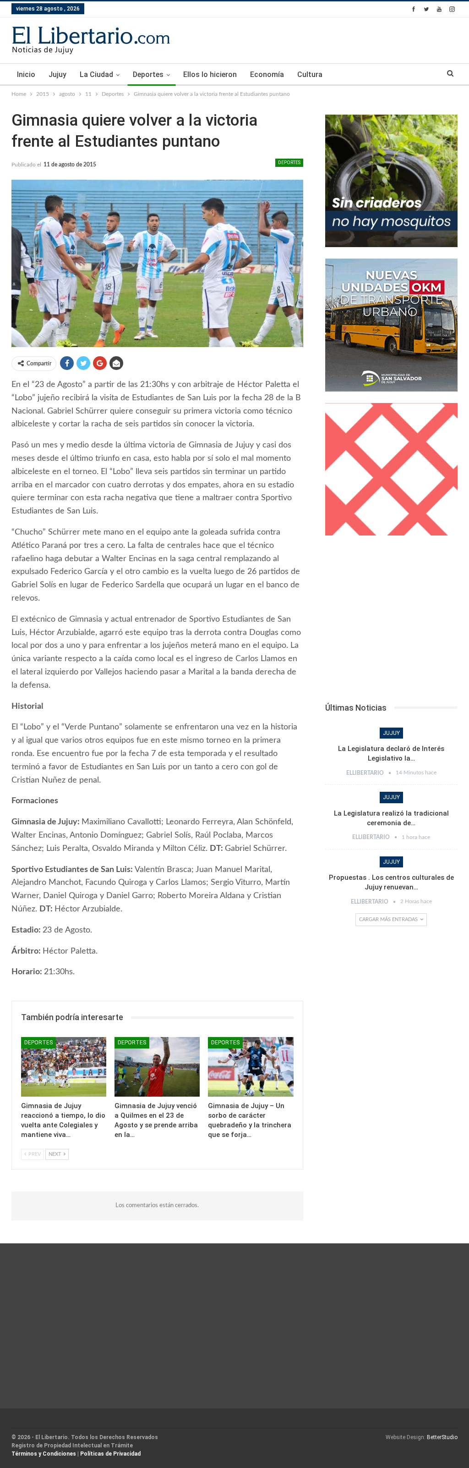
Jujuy (57, 74)
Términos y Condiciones (43, 1454)
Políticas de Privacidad (110, 1454)
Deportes (148, 74)
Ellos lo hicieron (210, 74)
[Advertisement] (391, 621)
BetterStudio (442, 1437)
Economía (267, 74)
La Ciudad (96, 74)
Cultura (309, 74)
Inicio (26, 74)
